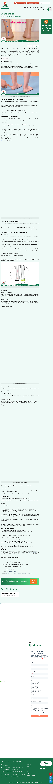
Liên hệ (49, 7)
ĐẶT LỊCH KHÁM (33, 3)
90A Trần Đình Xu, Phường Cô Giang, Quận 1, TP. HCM (15, 774)
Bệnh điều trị (33, 7)
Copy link (36, 46)
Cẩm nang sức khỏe (41, 7)
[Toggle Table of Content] (6, 58)
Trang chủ (3, 16)
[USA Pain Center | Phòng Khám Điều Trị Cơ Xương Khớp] (6, 4)
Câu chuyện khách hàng (39, 9)
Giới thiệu (26, 7)
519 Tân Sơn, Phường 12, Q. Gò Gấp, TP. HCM (13, 776)
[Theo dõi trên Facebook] (41, 768)
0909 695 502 (21, 3)
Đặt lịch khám (33, 581)
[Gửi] (51, 3)
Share (30, 45)
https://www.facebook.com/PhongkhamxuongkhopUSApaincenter (19, 573)
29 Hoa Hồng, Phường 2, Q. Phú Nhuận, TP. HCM (14, 767)
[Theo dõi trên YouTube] (44, 768)
